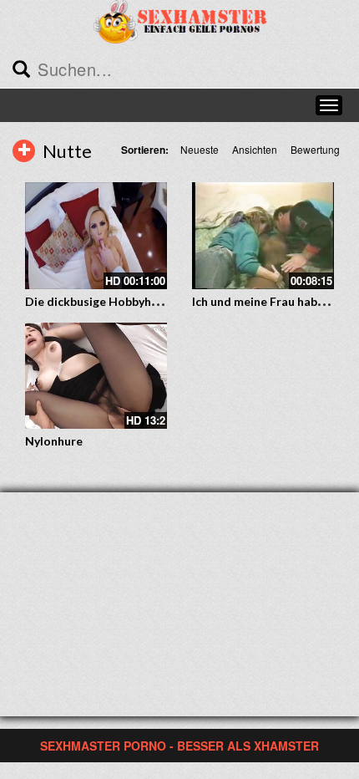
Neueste (199, 149)
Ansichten (254, 149)
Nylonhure (54, 441)
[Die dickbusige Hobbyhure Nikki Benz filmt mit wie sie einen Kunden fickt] (96, 235)
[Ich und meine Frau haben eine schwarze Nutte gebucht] (263, 235)
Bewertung (315, 149)
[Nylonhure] (96, 376)
